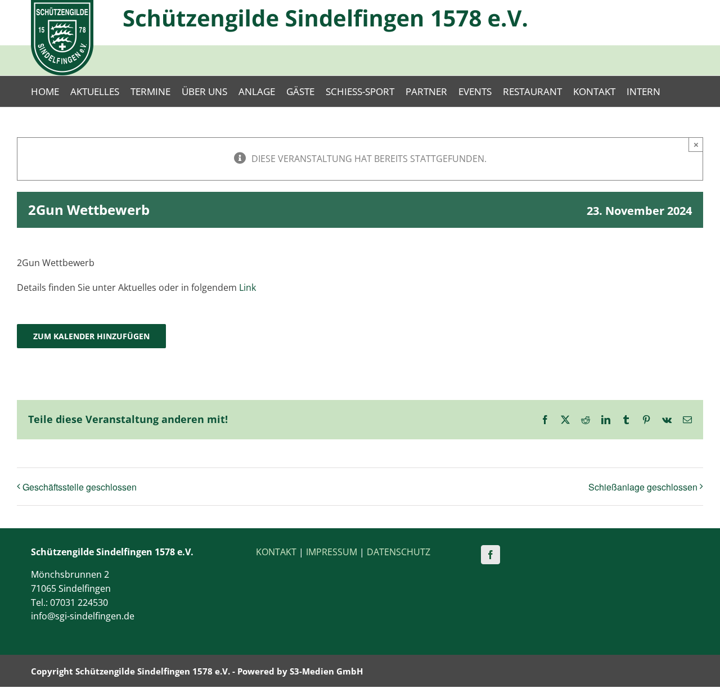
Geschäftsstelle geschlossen (79, 486)
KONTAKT (276, 552)
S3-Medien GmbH (326, 671)
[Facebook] (490, 554)
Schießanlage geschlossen (643, 486)
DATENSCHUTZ (398, 552)
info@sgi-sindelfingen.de (82, 616)
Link (247, 287)
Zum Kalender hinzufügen (91, 336)
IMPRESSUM (331, 552)
